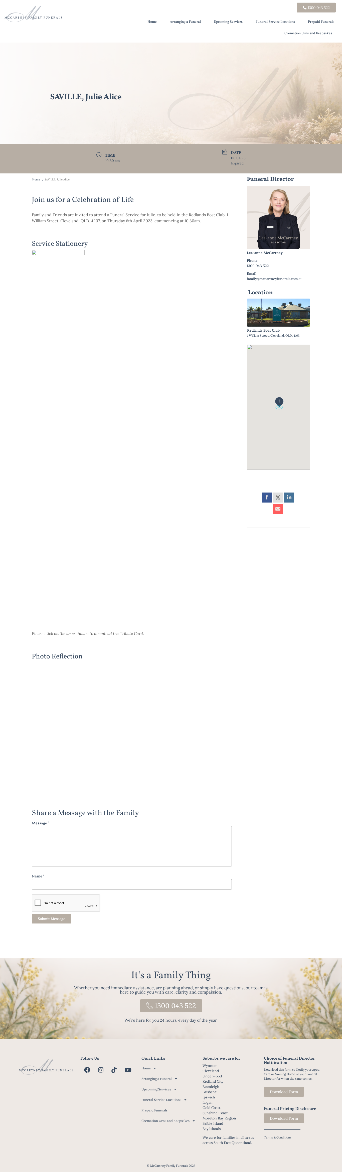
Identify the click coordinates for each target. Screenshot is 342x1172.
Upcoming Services (228, 22)
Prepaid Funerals (321, 22)
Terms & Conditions (277, 1137)
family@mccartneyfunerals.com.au (274, 279)
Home (152, 22)
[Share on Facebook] (267, 498)
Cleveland (211, 1071)
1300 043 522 (258, 266)
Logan (208, 1102)
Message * (41, 823)
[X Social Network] (278, 498)
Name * (38, 876)
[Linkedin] (289, 498)
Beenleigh (211, 1086)
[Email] (278, 509)
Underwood (212, 1076)
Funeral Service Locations (275, 22)
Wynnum (210, 1065)
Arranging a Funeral (185, 22)
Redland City (213, 1081)
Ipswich (209, 1097)
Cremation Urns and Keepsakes (308, 33)
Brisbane (210, 1092)
